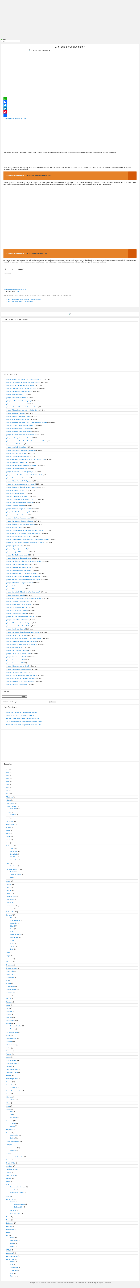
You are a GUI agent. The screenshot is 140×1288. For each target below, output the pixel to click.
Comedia (8, 884)
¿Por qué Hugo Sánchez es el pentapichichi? (19, 512)
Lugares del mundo (12, 1072)
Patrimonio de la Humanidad (15, 1157)
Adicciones (9, 797)
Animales (13, 1123)
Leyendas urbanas (11, 1063)
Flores (8, 1008)
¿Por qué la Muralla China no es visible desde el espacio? (23, 580)
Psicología (9, 1166)
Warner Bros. (14, 860)
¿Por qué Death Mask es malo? (15, 595)
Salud (8, 1184)
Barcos (8, 830)
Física (8, 1005)
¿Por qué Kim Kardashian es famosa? (17, 555)
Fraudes (8, 1014)
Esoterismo (9, 965)
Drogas (8, 956)
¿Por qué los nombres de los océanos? (17, 496)
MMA (12, 940)
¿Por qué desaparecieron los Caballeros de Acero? (21, 573)
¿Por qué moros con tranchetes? (16, 413)
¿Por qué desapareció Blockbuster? (17, 657)
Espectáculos (10, 971)
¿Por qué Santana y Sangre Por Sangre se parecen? (21, 465)
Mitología (9, 1097)
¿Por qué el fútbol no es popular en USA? (18, 669)
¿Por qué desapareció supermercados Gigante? (20, 524)
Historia (8, 1023)
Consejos (8, 893)
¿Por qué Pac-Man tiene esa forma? (17, 635)
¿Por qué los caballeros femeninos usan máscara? (21, 499)
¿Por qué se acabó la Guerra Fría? (16, 447)
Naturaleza (9, 1121)
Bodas (8, 843)
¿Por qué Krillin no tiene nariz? (15, 589)
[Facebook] (70, 102)
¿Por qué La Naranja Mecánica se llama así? (19, 438)
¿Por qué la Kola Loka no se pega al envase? (19, 583)
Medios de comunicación (13, 1091)
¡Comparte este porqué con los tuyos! (14, 118)
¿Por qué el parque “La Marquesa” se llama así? (21, 681)
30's (7, 775)
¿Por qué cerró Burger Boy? (14, 395)
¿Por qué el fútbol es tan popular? (16, 469)
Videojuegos (10, 1259)
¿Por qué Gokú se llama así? (14, 647)
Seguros (8, 1196)
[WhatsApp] (70, 98)
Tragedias (9, 1226)
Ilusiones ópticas (11, 1039)
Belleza (8, 840)
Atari (11, 1264)
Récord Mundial (11, 1175)
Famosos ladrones (11, 990)
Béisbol (12, 926)
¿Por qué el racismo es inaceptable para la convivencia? (23, 382)
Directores (13, 866)
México (12, 1029)
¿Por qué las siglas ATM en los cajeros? (18, 552)
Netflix (12, 1238)
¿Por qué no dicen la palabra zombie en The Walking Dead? (24, 475)
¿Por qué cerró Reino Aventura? (16, 398)
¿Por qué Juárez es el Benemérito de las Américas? (21, 407)
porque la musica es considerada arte (61, 295)
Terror (8, 1217)
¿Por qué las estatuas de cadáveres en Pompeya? (21, 484)
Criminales (9, 903)
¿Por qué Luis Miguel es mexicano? (17, 607)
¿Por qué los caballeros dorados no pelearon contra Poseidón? (25, 530)
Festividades (10, 993)
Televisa (12, 1246)
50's (7, 781)
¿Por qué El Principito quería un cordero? (19, 536)
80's (7, 791)
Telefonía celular (15, 1213)
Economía (9, 959)
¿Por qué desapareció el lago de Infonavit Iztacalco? (22, 487)
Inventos (8, 1051)
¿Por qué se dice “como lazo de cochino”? (18, 518)
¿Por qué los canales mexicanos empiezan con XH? (21, 435)
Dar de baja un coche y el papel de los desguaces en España (24, 722)
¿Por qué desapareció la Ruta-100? (16, 462)
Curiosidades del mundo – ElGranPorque (53, 1283)
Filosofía (8, 999)
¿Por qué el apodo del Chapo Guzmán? (17, 601)
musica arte (32, 295)
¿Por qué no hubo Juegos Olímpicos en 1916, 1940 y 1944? (23, 576)
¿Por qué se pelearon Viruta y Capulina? (18, 428)
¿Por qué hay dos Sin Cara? (14, 546)
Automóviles (10, 824)
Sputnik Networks (105, 1283)
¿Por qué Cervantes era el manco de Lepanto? (20, 521)
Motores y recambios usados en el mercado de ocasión (22, 718)
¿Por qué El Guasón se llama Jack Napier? (18, 623)
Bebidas (8, 837)
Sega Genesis (14, 1270)
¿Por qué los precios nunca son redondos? (19, 432)
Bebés (8, 834)
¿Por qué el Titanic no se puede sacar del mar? (20, 385)
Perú (11, 877)
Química (8, 1172)
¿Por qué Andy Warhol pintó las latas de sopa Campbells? (23, 598)
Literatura (9, 1066)
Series (12, 1243)
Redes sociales (18, 1207)
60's (7, 785)
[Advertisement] (70, 22)
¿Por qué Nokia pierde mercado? (16, 586)
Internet (12, 1202)
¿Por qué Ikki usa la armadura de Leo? (18, 478)
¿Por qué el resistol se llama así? (16, 672)
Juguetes (8, 1054)
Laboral (8, 1057)
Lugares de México (12, 1069)
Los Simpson (14, 851)
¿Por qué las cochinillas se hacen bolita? (18, 626)
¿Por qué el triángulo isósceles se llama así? (19, 502)
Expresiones (10, 977)
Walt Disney (14, 857)
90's (7, 794)
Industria (9, 1042)
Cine (7, 863)
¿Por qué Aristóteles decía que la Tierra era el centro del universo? (26, 422)
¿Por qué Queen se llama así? (15, 527)
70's (7, 788)
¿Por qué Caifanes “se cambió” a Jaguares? (19, 481)
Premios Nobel (10, 1163)
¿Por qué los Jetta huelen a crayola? (17, 404)
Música (9, 295)
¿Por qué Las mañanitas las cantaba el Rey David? (21, 388)
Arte (4, 295)
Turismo (8, 1232)
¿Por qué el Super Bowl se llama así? (17, 620)
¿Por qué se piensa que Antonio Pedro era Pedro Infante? (23, 379)
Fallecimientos (10, 986)
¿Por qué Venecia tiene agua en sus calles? (19, 509)
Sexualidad (13, 1190)
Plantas (12, 1126)
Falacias (8, 983)
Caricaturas (9, 846)
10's (7, 769)
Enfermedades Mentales (17, 1187)
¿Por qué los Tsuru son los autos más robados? (20, 617)
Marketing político (12, 1079)
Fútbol (12, 932)
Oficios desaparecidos (12, 1142)
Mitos (8, 1103)
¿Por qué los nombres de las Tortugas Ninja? (19, 472)
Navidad (12, 1099)
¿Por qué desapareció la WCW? (15, 660)
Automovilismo (15, 920)
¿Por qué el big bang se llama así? (16, 549)
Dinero (8, 953)
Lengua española (11, 1060)
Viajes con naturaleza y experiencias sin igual (20, 715)
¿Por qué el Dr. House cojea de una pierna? (19, 391)
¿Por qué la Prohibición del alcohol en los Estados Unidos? (24, 561)
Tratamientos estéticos (17, 1193)
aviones (8, 827)
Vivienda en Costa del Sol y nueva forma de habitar (22, 712)
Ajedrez (12, 917)
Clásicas (12, 848)
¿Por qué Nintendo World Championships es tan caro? (24, 299)
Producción (13, 1241)
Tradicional (13, 1117)
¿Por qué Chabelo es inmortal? (15, 506)
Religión (8, 1178)
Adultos (8, 800)
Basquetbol (13, 923)
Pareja (8, 1154)
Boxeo (12, 929)
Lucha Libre (14, 937)
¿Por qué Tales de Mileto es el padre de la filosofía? (22, 410)
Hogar (8, 1035)
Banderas (13, 1150)
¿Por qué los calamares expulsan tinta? (18, 456)
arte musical (14, 295)
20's (7, 772)
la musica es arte (23, 295)
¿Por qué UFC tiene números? (15, 493)
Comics (8, 887)
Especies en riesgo (11, 968)
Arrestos (8, 812)
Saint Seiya (13, 809)
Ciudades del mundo (12, 869)
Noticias (8, 1133)
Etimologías (9, 974)
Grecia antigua (10, 1020)
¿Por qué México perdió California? (17, 610)
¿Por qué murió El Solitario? (14, 444)
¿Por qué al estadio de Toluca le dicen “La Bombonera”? (23, 592)
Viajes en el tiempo (12, 1256)
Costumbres (10, 900)
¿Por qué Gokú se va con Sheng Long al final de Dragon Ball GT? (25, 459)
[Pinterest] (70, 112)
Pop (11, 1111)
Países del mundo (11, 1148)
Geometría (13, 1087)
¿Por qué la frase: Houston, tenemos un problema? (21, 644)
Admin (18, 291)
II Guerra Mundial (15, 1026)
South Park (13, 854)
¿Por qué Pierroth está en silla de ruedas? (19, 570)
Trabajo (8, 1220)
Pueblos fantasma (11, 1169)
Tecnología (9, 1199)
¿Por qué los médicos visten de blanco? (18, 564)
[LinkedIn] (70, 108)
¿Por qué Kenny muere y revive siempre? (18, 604)
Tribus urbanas (10, 1229)
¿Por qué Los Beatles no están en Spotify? (19, 401)
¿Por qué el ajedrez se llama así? (16, 629)
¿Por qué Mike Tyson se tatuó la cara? (17, 419)
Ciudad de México (15, 875)
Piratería (9, 1160)
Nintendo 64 (14, 1267)
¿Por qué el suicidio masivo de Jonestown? (21, 301)
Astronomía (9, 821)
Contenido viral (11, 896)
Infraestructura (11, 1045)
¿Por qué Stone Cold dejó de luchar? (17, 453)
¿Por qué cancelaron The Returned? (17, 490)
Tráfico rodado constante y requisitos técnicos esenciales (23, 725)
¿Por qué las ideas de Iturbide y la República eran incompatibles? (26, 441)
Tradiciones (9, 1223)
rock (11, 1114)
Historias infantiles (12, 1032)
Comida (8, 890)
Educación (9, 962)
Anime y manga (11, 806)
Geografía (9, 1017)
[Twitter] (70, 105)
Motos (8, 1106)
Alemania (13, 872)
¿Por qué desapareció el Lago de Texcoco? (19, 558)
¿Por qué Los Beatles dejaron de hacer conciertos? (21, 641)
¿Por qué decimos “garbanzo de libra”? (18, 416)
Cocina (8, 881)
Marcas (8, 1076)
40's (7, 778)
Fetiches (8, 996)
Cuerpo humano (11, 906)
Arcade (12, 1262)
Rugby (12, 943)
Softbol (12, 946)
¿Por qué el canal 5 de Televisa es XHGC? (18, 654)
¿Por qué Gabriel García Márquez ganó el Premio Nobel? (23, 533)
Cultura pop (9, 909)
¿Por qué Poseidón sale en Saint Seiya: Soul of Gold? (22, 675)
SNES (11, 1273)
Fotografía (9, 1011)
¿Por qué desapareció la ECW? (15, 663)
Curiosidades (10, 912)
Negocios (9, 1130)
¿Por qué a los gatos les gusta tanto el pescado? (20, 450)
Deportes (9, 915)
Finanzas (9, 1002)
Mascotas (9, 1082)
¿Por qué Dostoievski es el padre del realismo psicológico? (24, 638)
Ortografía (9, 1145)
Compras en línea (19, 1204)
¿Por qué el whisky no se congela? (16, 613)
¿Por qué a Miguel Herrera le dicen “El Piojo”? (20, 425)
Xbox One (13, 1276)
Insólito (8, 1048)
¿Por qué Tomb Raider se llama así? (17, 651)
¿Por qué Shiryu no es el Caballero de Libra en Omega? (23, 632)
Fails (7, 980)
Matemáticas (10, 1085)
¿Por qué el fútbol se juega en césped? (17, 666)
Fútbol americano (15, 935)
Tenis (11, 949)
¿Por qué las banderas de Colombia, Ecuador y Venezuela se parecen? (27, 539)
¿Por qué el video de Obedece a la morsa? (18, 567)
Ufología (8, 1250)
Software (13, 1210)
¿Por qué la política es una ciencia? (16, 684)
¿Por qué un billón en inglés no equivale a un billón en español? (25, 543)
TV (7, 1235)
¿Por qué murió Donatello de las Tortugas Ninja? (21, 678)
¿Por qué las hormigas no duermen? (17, 515)
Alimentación (10, 803)
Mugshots (13, 814)
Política (12, 1138)
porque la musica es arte (43, 295)
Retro (8, 1181)
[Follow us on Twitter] (1, 43)
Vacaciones (9, 1253)
